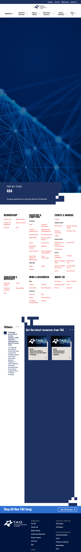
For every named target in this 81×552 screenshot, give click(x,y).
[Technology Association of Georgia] (40, 7)
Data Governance (33, 234)
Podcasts (43, 301)
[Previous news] (16, 327)
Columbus (31, 269)
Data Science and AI (46, 234)
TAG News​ (44, 284)
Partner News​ (32, 288)
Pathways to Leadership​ (7, 289)
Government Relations (62, 535)
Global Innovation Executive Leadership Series (59, 244)
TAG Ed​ (17, 283)
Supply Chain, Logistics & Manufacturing (33, 258)
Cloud (30, 224)
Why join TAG (34, 527)
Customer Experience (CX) (33, 230)
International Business (32, 247)
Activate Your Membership (7, 223)
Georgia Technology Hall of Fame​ (60, 266)
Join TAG (57, 2)
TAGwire (31, 284)
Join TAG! (33, 523)
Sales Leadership (33, 251)
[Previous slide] (70, 330)
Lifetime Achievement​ (58, 256)
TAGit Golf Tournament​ (58, 232)
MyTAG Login (64, 2)
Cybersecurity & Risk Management (46, 230)
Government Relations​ (7, 284)
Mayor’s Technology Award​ (60, 261)
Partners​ (57, 288)
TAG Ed (57, 538)
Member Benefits (20, 219)
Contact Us (73, 2)
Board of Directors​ (72, 281)
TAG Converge (58, 249)
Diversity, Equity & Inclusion (46, 238)
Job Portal (6, 228)
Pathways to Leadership (62, 542)
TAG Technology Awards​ (71, 266)
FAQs (17, 228)
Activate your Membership (38, 534)
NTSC (57, 549)
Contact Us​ (69, 288)
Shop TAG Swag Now (66, 509)
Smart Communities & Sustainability (46, 252)
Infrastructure (45, 243)
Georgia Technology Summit (72, 227)
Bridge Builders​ (20, 288)
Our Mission (58, 281)
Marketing (44, 246)
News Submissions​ (46, 288)
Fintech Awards (71, 271)
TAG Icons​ (69, 256)
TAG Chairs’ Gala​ (71, 231)
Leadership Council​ (60, 284)
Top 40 (56, 271)
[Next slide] (72, 330)
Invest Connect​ (70, 242)
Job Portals (34, 541)
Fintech (31, 243)
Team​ (68, 284)
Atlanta (43, 266)
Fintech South (58, 226)
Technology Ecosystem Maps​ (33, 301)
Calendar (50, 2)
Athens (31, 266)
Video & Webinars (46, 297)
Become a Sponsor (21, 223)
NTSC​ (5, 293)
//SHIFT (57, 236)
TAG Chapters (59, 527)
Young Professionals (45, 257)
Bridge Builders (60, 545)
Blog (42, 294)
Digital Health (32, 238)
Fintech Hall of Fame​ (70, 261)
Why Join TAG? (7, 219)
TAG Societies (59, 523)
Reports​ (31, 297)
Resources (32, 294)
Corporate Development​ (44, 225)
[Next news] (18, 327)
